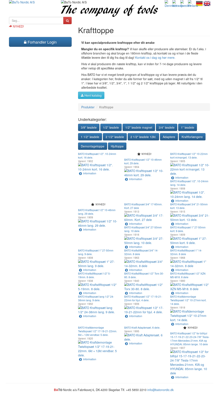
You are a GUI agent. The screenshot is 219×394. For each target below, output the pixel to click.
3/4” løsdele (167, 127)
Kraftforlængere (192, 137)
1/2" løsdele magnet (138, 127)
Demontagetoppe (92, 146)
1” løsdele (187, 127)
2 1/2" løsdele (115, 137)
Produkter (88, 107)
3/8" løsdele (89, 127)
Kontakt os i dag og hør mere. (155, 57)
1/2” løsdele (111, 127)
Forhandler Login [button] (42, 42)
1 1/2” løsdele (90, 137)
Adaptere (169, 137)
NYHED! (18, 26)
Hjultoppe (117, 146)
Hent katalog (93, 95)
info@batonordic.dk (160, 390)
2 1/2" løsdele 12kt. (143, 137)
